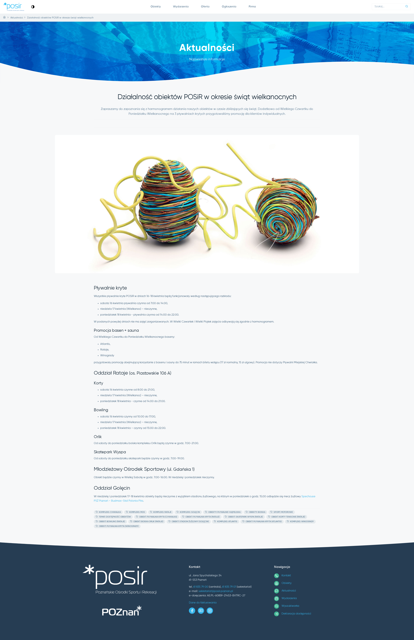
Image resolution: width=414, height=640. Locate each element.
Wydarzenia (181, 6)
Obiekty (156, 6)
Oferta (205, 6)
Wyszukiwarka (290, 606)
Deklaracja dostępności (296, 613)
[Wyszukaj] (407, 6)
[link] (32, 7)
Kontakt (286, 575)
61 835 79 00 (200, 587)
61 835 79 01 (229, 587)
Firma (252, 6)
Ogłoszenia (229, 6)
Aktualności (289, 590)
